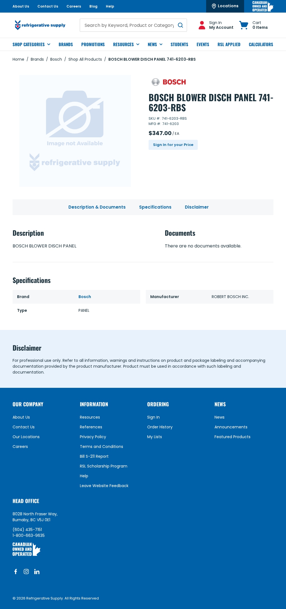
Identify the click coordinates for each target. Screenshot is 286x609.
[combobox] (133, 25)
